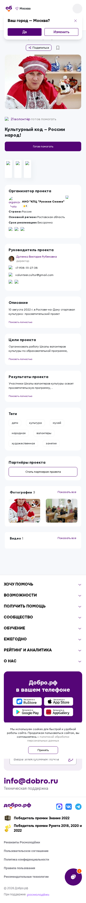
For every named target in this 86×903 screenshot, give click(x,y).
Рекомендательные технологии (26, 877)
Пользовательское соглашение (26, 851)
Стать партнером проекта (43, 471)
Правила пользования (19, 868)
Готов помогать (43, 146)
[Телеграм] (78, 806)
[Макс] (59, 806)
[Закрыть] (75, 21)
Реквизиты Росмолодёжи (22, 842)
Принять (43, 750)
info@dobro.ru (31, 781)
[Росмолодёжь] (38, 894)
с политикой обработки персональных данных (48, 738)
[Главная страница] (9, 8)
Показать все (67, 492)
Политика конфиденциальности (26, 859)
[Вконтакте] (69, 806)
